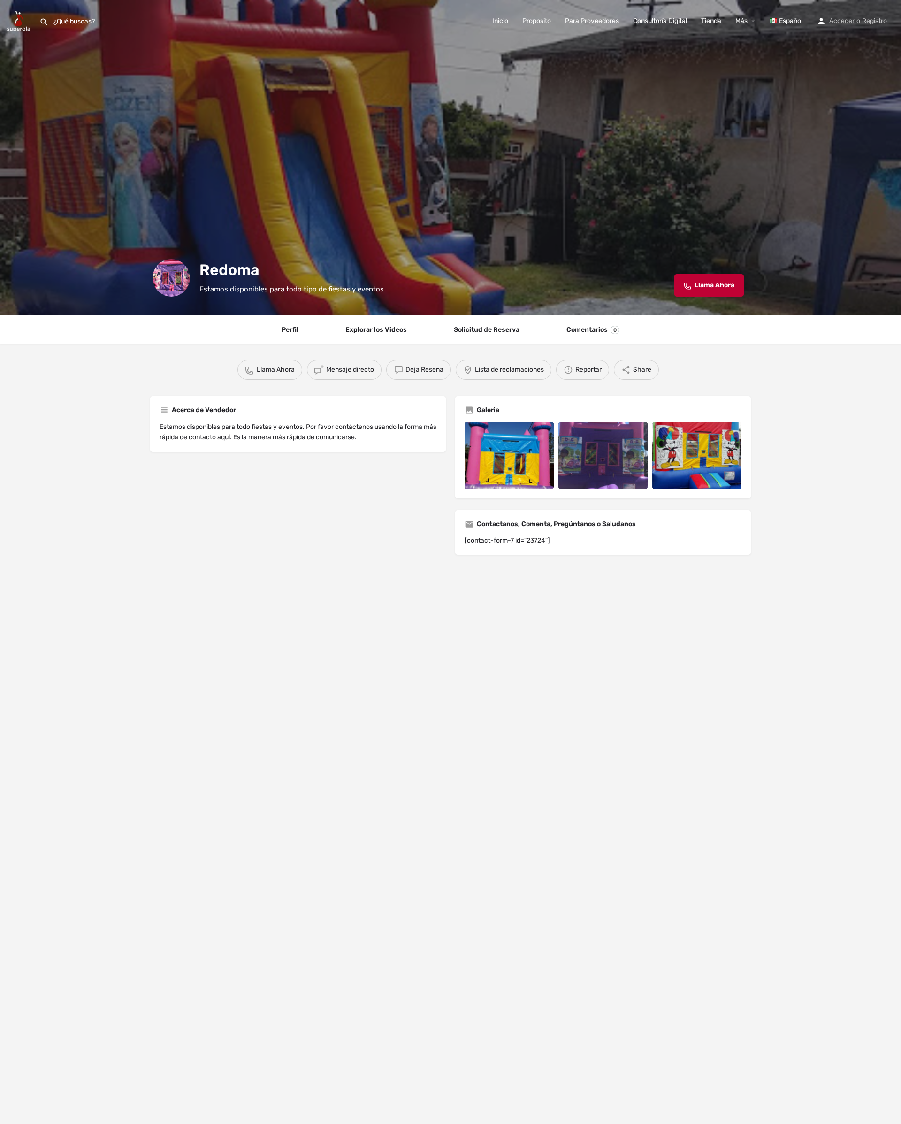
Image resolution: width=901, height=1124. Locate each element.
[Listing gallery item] (509, 455)
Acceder (842, 21)
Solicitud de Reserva (486, 330)
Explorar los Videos (376, 330)
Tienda (711, 21)
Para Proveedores (592, 21)
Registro (874, 21)
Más (741, 21)
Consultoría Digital (660, 21)
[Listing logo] (171, 278)
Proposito (536, 21)
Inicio (500, 21)
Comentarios (591, 330)
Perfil (290, 330)
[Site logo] (19, 20)
